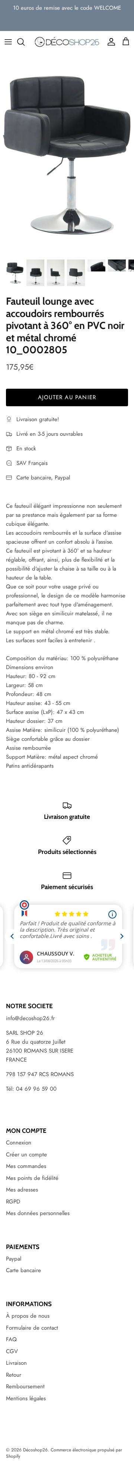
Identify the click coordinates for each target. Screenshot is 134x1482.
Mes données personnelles (38, 1213)
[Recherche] (24, 42)
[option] (67, 154)
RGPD (13, 1201)
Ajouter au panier (67, 397)
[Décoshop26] (67, 42)
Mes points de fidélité (32, 1178)
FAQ (11, 1339)
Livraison (16, 1363)
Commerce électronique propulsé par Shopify (64, 1453)
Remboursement (25, 1386)
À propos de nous (28, 1316)
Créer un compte (26, 1154)
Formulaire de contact (32, 1328)
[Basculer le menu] (8, 42)
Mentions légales (26, 1398)
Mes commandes (26, 1166)
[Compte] (109, 42)
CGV (12, 1351)
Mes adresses (22, 1190)
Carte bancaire (23, 1270)
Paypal (13, 1259)
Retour (13, 1375)
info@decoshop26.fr (30, 1018)
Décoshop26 (35, 1450)
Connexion (18, 1142)
